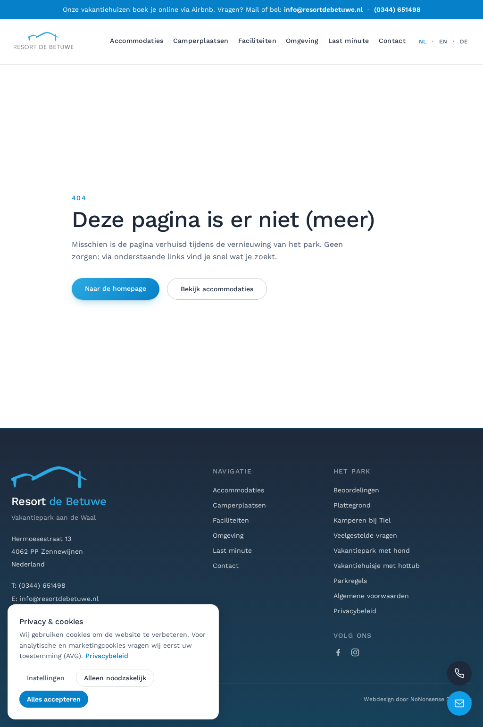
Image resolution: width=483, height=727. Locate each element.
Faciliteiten (257, 40)
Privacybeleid (354, 611)
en (443, 41)
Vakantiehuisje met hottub (376, 565)
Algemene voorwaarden (371, 596)
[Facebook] (338, 652)
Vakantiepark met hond (371, 550)
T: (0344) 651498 (38, 585)
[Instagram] (355, 652)
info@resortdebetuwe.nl (324, 9)
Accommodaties (137, 40)
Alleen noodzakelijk (115, 678)
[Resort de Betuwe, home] (43, 41)
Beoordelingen (356, 490)
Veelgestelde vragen (365, 535)
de (464, 41)
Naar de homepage (115, 288)
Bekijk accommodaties (217, 289)
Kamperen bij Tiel (362, 520)
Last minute (348, 40)
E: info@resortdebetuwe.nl (55, 598)
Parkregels (350, 580)
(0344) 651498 (397, 9)
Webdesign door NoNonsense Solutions (418, 699)
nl (422, 41)
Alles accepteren (54, 699)
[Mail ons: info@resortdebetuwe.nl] (459, 703)
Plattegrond (352, 505)
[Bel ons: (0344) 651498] (459, 673)
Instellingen (46, 678)
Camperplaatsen (201, 40)
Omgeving (302, 40)
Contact (392, 40)
